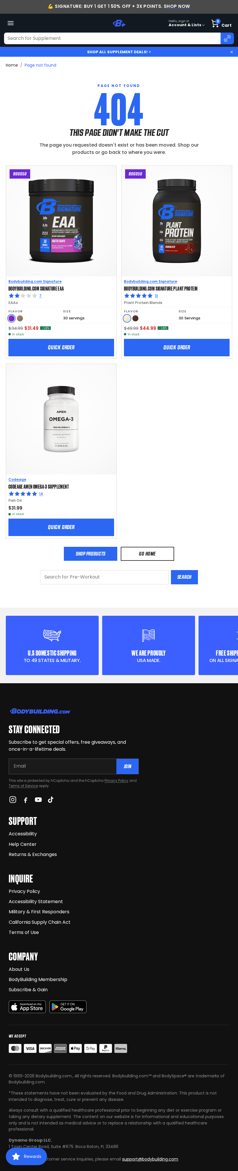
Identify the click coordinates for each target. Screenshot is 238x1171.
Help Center (23, 844)
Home (12, 65)
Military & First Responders (39, 911)
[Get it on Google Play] (67, 1007)
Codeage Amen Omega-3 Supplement (38, 486)
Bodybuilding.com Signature (35, 281)
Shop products (90, 554)
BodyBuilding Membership (38, 979)
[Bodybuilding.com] (119, 23)
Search (184, 577)
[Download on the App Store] (27, 1007)
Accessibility (23, 833)
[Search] (227, 38)
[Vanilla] (127, 318)
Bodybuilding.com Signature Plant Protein (160, 288)
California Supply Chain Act (40, 922)
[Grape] (11, 318)
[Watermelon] (20, 318)
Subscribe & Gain (28, 989)
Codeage (17, 479)
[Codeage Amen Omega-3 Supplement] (61, 419)
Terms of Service (23, 785)
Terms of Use (24, 932)
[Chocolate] (135, 318)
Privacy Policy (116, 780)
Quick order (61, 347)
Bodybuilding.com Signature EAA (36, 288)
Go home (147, 554)
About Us (19, 969)
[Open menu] (10, 23)
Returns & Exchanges (33, 854)
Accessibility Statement (36, 901)
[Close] (231, 52)
